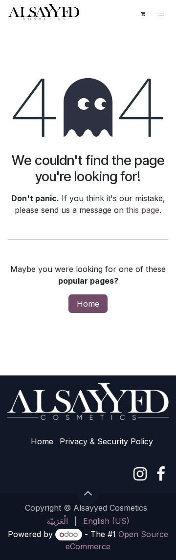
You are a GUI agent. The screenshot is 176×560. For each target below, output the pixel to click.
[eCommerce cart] (143, 14)
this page (142, 210)
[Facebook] (160, 474)
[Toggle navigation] (161, 13)
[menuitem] (57, 521)
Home (88, 304)
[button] (88, 493)
